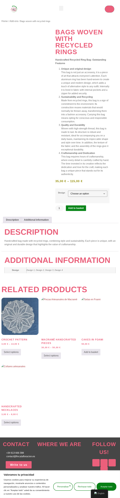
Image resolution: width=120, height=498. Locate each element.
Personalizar (63, 486)
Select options (11, 352)
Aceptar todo (106, 486)
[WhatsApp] (112, 462)
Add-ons (14, 21)
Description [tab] (12, 220)
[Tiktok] (104, 470)
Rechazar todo (84, 486)
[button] (61, 8)
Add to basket (76, 208)
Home (4, 21)
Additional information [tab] (36, 220)
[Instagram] (96, 462)
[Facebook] (104, 462)
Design (61, 193)
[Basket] (109, 9)
